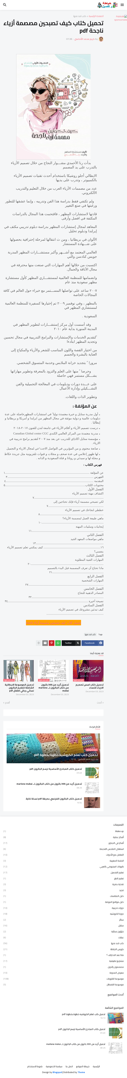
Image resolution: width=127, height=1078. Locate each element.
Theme (81, 1072)
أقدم (7, 702)
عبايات (63, 937)
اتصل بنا (69, 1066)
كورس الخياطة (63, 949)
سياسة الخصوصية (54, 1066)
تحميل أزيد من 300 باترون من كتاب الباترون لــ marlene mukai (54, 687)
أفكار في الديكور (63, 843)
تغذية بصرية (63, 884)
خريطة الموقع (82, 1066)
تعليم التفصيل (63, 872)
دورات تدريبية (63, 908)
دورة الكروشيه (63, 914)
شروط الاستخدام (34, 1066)
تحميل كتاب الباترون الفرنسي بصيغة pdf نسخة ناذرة (54, 798)
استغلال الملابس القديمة (63, 849)
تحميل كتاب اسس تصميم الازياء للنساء (90, 686)
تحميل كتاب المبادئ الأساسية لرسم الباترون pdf (56, 768)
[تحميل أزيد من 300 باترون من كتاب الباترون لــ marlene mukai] (92, 787)
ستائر (63, 920)
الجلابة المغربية (63, 861)
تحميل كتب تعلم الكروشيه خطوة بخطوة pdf (83, 1014)
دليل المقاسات (63, 896)
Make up (63, 831)
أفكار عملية (63, 837)
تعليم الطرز (63, 878)
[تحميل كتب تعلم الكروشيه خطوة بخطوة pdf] (115, 1018)
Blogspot (57, 1072)
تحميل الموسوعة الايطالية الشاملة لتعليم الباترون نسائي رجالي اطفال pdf (19, 687)
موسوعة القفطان (63, 984)
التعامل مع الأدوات (63, 855)
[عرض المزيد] (39, 643)
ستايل (63, 925)
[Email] (45, 643)
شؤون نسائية (63, 931)
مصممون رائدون (63, 967)
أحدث (99, 702)
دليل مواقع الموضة (63, 902)
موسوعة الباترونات (63, 979)
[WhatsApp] (58, 643)
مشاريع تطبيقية (63, 961)
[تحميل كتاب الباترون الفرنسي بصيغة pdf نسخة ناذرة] (92, 802)
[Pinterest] (51, 643)
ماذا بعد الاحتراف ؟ (63, 955)
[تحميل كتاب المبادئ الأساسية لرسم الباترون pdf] (92, 772)
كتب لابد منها (79, 16)
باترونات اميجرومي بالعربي (63, 866)
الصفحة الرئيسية (96, 16)
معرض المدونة (63, 973)
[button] (122, 5)
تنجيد (63, 890)
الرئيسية (96, 1066)
